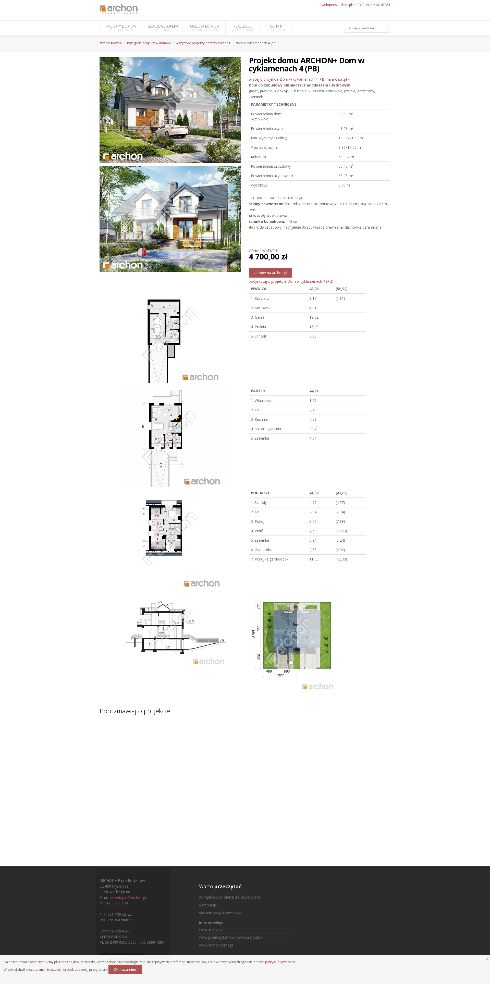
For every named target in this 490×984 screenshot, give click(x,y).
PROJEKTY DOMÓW (121, 28)
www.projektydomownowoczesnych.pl (231, 937)
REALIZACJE (242, 28)
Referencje (208, 905)
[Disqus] (245, 786)
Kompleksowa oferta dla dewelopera (229, 897)
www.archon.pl (211, 929)
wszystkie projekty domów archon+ (203, 43)
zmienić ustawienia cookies (58, 969)
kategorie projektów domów (148, 43)
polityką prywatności (280, 962)
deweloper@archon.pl (334, 4)
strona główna (111, 43)
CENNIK (276, 28)
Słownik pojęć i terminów (220, 913)
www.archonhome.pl (216, 945)
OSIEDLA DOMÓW (204, 28)
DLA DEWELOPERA (163, 28)
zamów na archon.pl (270, 272)
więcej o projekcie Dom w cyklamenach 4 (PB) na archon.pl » (299, 79)
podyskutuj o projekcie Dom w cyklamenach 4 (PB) (291, 281)
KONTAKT (383, 4)
